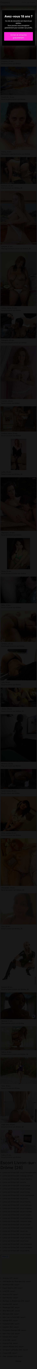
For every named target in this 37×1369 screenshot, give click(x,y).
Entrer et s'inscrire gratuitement (19, 36)
